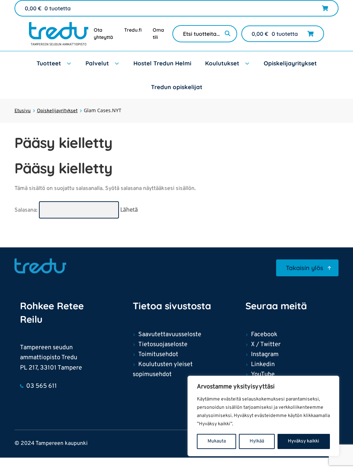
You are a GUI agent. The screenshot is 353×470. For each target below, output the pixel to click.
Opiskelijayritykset (290, 63)
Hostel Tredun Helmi (162, 63)
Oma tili (158, 33)
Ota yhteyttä (103, 33)
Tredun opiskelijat (176, 86)
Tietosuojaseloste (163, 345)
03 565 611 (41, 386)
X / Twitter (266, 345)
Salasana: (26, 210)
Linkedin (263, 364)
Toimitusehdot (158, 355)
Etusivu (22, 111)
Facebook (264, 335)
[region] (263, 416)
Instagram (265, 355)
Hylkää (257, 441)
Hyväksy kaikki (303, 441)
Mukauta (217, 441)
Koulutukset (222, 63)
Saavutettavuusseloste (169, 335)
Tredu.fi (133, 30)
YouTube (263, 374)
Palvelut (97, 63)
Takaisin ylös (304, 268)
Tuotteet (49, 63)
